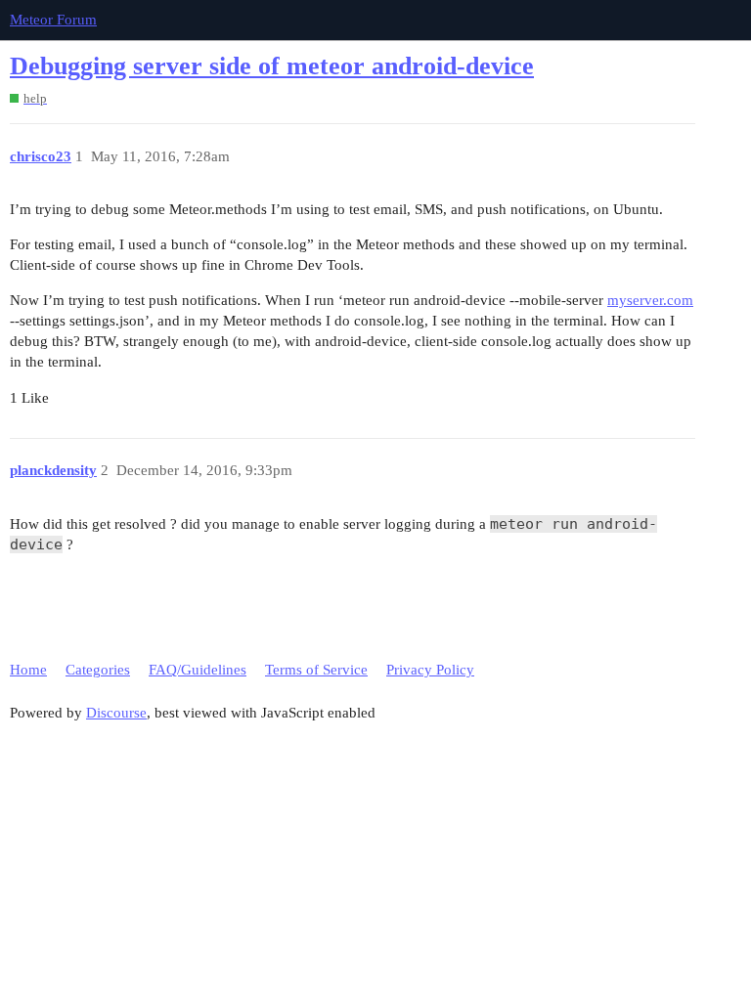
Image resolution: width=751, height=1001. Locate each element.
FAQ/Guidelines (197, 669)
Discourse (116, 712)
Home (28, 669)
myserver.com (650, 300)
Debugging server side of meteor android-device (272, 66)
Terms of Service (316, 669)
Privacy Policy (430, 669)
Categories (98, 669)
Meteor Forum (53, 19)
